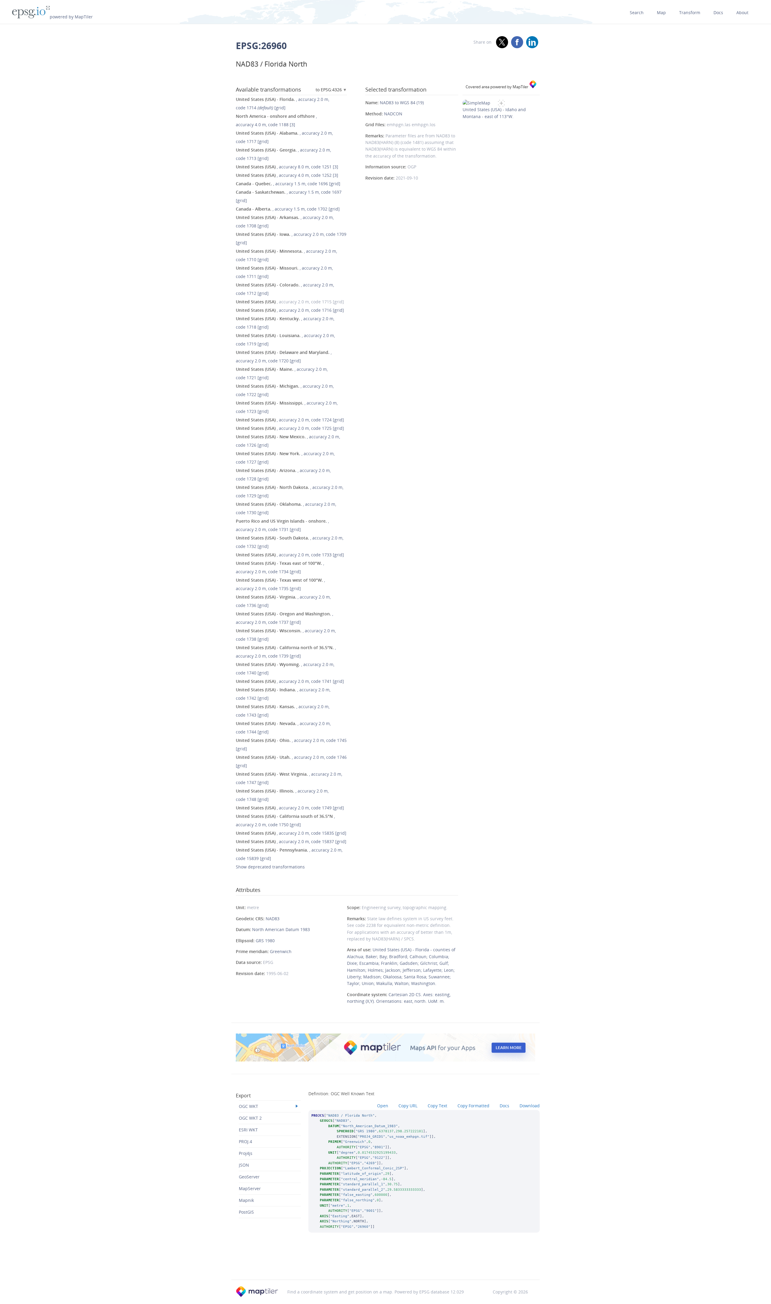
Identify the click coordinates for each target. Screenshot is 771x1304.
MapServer (250, 1188)
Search (637, 12)
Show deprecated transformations (270, 867)
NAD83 (272, 918)
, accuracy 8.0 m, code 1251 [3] (287, 167)
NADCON (393, 114)
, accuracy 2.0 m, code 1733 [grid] (290, 555)
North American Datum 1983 (281, 929)
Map (661, 12)
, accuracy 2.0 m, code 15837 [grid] (291, 841)
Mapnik (246, 1200)
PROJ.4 (245, 1141)
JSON (244, 1165)
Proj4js (245, 1153)
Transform (689, 12)
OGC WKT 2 (250, 1118)
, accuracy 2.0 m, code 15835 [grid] (291, 833)
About (742, 12)
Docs (718, 12)
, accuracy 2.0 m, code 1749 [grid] (290, 808)
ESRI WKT (248, 1130)
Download (530, 1106)
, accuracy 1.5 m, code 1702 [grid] (288, 209)
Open (382, 1106)
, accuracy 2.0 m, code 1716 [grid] (290, 310)
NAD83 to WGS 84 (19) (402, 102)
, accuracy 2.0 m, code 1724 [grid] (290, 420)
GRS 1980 (265, 940)
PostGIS (246, 1212)
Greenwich (281, 951)
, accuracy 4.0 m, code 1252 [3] (287, 175)
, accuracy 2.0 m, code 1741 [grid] (290, 681)
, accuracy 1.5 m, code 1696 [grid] (288, 183)
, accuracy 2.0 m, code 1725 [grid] (290, 428)
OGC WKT (248, 1106)
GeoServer (249, 1177)
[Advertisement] (385, 1264)
